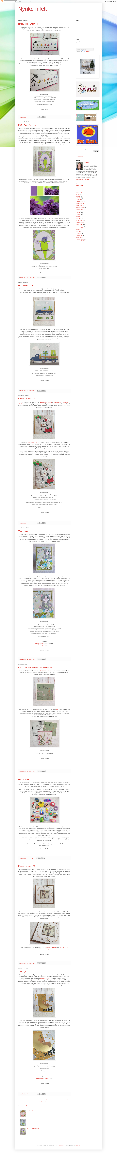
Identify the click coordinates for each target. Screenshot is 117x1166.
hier (57, 709)
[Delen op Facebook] (43, 117)
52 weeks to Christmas (46, 402)
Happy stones (24, 779)
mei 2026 (78, 198)
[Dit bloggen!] (39, 117)
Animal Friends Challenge (42, 1078)
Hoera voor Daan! (26, 285)
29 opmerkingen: (31, 659)
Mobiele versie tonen (44, 1102)
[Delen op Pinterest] (45, 117)
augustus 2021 (79, 227)
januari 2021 (79, 237)
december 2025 (80, 201)
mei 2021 (78, 229)
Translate (88, 51)
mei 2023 (78, 214)
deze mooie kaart (32, 442)
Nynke (87, 162)
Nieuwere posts (23, 1099)
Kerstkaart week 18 (26, 866)
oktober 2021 (79, 224)
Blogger (78, 1145)
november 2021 (80, 222)
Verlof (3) (22, 971)
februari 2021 (79, 235)
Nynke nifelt (32, 9)
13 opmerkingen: (31, 117)
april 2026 (78, 200)
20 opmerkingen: (31, 277)
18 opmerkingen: (31, 522)
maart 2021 (79, 233)
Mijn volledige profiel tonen (82, 179)
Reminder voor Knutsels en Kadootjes (35, 667)
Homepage (45, 1099)
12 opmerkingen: (31, 963)
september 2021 (80, 226)
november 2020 (80, 241)
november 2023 (80, 203)
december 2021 (80, 220)
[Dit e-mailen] (38, 117)
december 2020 (80, 239)
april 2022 (78, 218)
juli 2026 (78, 194)
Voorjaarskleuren (31, 1110)
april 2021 (78, 231)
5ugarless (61, 1145)
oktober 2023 (79, 205)
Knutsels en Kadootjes (46, 670)
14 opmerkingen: (31, 390)
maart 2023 (79, 216)
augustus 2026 (79, 192)
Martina (64, 179)
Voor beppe (23, 531)
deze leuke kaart (44, 978)
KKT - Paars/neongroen (28, 125)
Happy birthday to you (28, 24)
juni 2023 (78, 213)
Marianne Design (39, 643)
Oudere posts (66, 1099)
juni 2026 (78, 196)
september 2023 (80, 207)
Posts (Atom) (29, 1106)
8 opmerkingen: (30, 858)
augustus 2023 (79, 209)
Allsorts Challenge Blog (40, 645)
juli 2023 (78, 211)
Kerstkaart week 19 (26, 399)
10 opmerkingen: (31, 771)
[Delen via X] (41, 117)
